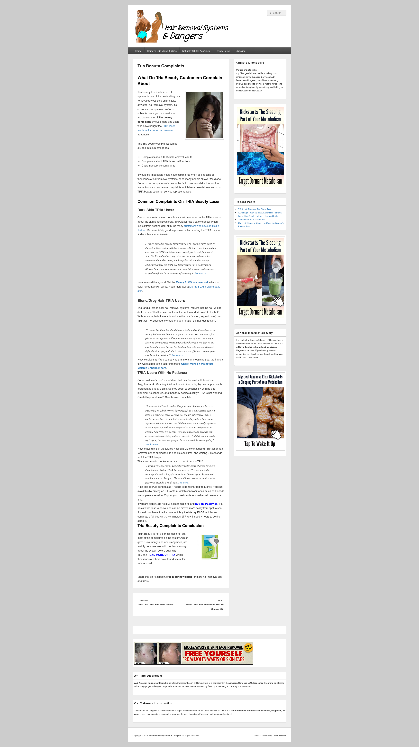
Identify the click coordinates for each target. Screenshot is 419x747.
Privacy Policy (223, 51)
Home (138, 51)
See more (183, 482)
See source (200, 273)
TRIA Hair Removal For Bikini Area (254, 209)
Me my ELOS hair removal (192, 282)
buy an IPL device (206, 504)
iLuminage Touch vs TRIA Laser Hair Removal (260, 212)
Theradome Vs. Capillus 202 (251, 219)
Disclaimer (241, 51)
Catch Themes (279, 735)
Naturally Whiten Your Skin (196, 51)
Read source (151, 444)
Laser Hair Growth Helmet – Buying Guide (258, 216)
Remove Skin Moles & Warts (162, 51)
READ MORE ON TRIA (161, 555)
